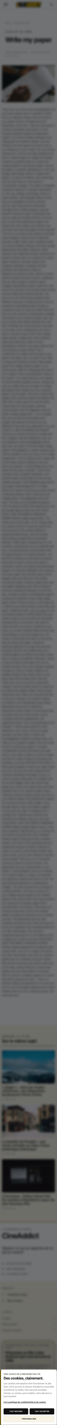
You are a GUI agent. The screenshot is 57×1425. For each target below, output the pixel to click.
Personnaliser (29, 1419)
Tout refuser (15, 1411)
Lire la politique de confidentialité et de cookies (25, 1402)
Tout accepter (42, 1411)
